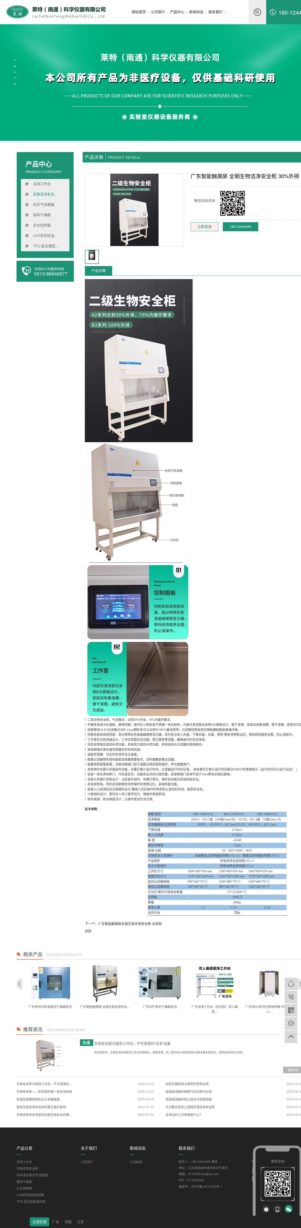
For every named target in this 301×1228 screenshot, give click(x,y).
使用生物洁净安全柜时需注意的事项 (41, 1107)
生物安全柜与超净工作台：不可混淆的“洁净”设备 (132, 1043)
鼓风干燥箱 (42, 215)
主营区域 (39, 1221)
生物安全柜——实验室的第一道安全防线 (44, 1091)
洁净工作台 (42, 184)
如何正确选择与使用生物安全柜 (187, 1084)
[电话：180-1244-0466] (291, 997)
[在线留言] (291, 1023)
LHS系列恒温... (45, 236)
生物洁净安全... (45, 194)
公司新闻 (136, 1161)
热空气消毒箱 (43, 205)
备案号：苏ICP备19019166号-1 (200, 1186)
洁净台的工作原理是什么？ (184, 1114)
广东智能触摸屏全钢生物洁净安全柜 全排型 (130, 923)
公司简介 (87, 1161)
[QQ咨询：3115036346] (291, 984)
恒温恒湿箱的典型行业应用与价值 (188, 1091)
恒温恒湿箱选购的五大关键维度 (38, 1099)
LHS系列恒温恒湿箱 (30, 1195)
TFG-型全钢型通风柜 (31, 1201)
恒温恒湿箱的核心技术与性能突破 (188, 1099)
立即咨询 (204, 226)
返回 (88, 930)
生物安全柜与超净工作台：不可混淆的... (44, 1084)
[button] (160, 136)
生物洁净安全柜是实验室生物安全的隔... (44, 1114)
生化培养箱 (42, 225)
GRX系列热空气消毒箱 (32, 1175)
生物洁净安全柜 (27, 1168)
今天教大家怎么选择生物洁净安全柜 (190, 1107)
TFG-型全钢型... (45, 246)
